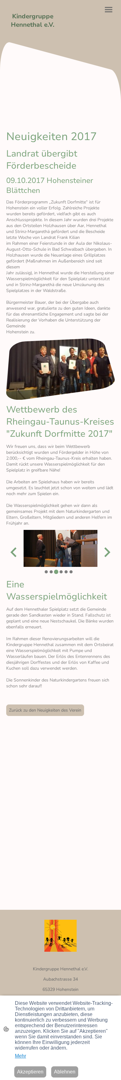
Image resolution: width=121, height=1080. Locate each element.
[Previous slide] (14, 552)
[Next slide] (106, 552)
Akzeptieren (30, 1071)
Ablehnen (64, 1071)
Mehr (20, 1056)
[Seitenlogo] (32, 34)
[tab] (46, 571)
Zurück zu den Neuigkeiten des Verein (45, 710)
